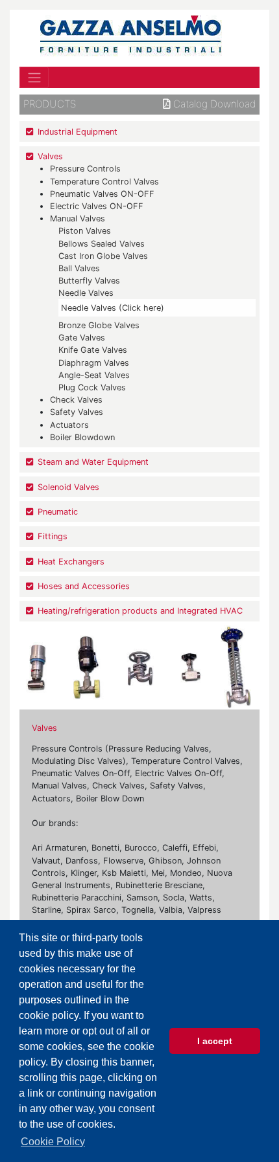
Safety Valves (76, 412)
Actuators (69, 425)
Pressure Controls (85, 168)
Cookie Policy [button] (53, 1141)
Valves (50, 156)
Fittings (52, 536)
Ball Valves (79, 268)
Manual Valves (77, 218)
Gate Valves (81, 337)
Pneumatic (58, 512)
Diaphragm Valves (93, 363)
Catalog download (213, 104)
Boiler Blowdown (82, 437)
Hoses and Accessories (84, 586)
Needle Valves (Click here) (112, 308)
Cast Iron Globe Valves (103, 256)
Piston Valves (84, 231)
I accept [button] (214, 1041)
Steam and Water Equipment (93, 462)
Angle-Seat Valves (94, 375)
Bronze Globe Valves (99, 325)
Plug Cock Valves (92, 387)
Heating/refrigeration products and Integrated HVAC (140, 611)
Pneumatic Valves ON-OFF (102, 194)
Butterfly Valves (89, 280)
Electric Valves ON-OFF (96, 206)
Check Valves (76, 400)
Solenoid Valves (68, 487)
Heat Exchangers (71, 561)
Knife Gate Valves (92, 350)
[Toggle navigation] (34, 77)
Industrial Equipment (77, 132)
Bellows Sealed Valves (101, 244)
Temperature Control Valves (104, 181)
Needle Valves (86, 293)
